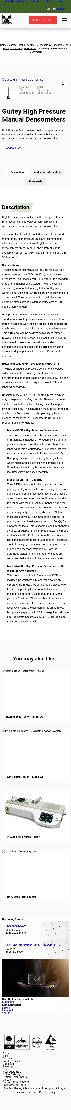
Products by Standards (50, 45)
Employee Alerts (12, 1061)
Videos (7, 1079)
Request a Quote (42, 20)
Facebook (8, 1010)
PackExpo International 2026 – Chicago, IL (30, 944)
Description (17, 172)
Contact (7, 1058)
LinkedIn (7, 1007)
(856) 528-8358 (21, 1082)
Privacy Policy (47, 1092)
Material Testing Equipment (22, 45)
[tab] (17, 172)
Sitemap (8, 1066)
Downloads (35, 181)
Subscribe (8, 1001)
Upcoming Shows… (16, 926)
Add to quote (13, 148)
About (6, 1053)
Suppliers (8, 1063)
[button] (63, 84)
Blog (5, 1055)
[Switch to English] (48, 9)
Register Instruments (15, 1077)
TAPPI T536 (30, 48)
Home (3, 45)
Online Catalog (11, 1074)
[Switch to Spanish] (59, 9)
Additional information (47, 172)
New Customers (12, 1071)
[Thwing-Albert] (6, 20)
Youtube (7, 1012)
